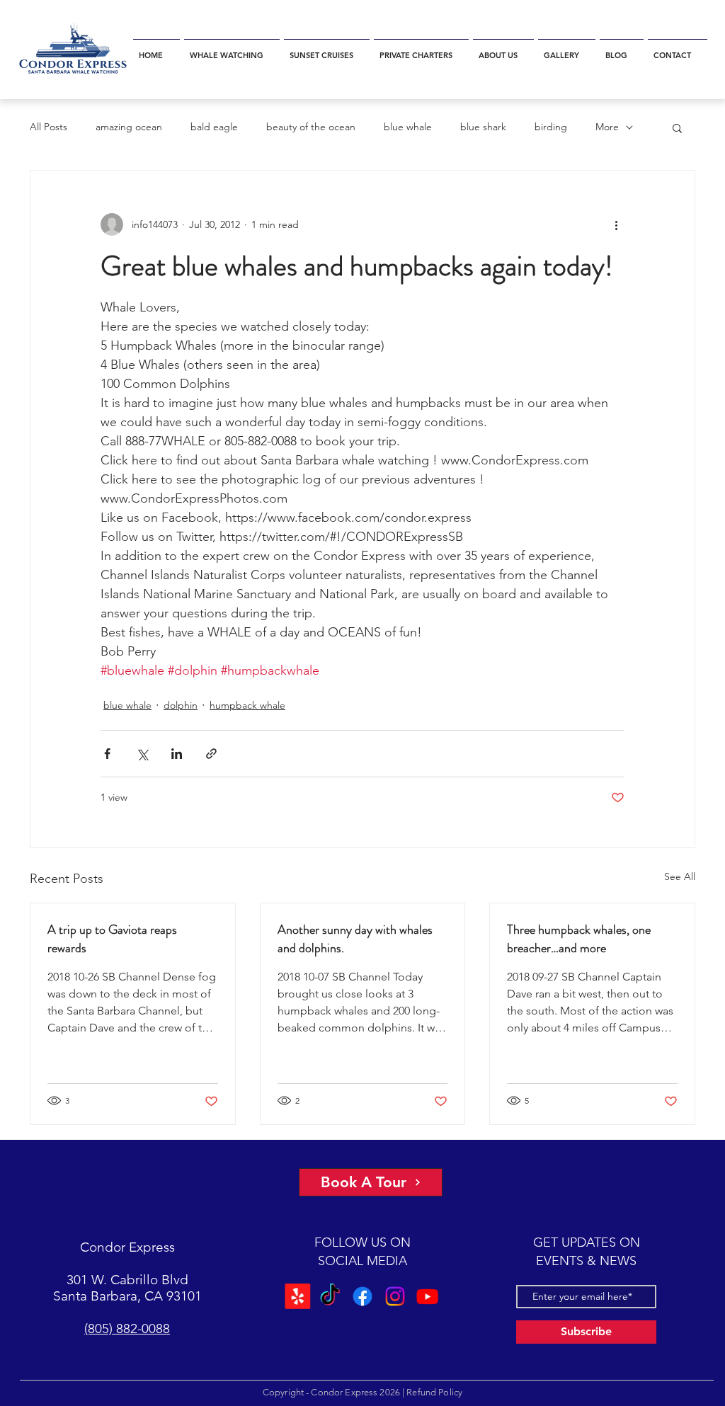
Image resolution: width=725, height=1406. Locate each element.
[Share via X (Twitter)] (142, 753)
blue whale (408, 126)
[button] (232, 49)
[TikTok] (331, 1296)
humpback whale (247, 705)
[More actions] (615, 224)
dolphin (181, 705)
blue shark (483, 126)
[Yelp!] (299, 1296)
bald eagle (214, 126)
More (607, 126)
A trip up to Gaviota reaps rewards (112, 938)
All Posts (48, 126)
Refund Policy (434, 1392)
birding (551, 126)
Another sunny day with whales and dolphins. (355, 938)
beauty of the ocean (310, 126)
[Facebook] (362, 1296)
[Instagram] (394, 1296)
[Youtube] (425, 1296)
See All (679, 876)
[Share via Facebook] (107, 753)
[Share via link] (211, 753)
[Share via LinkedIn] (176, 753)
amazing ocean (129, 126)
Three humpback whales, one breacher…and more (579, 938)
